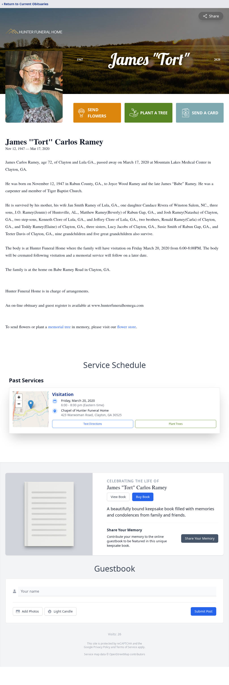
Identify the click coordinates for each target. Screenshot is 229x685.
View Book (118, 497)
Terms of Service (126, 647)
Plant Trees (176, 424)
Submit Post (203, 611)
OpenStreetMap (119, 654)
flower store (126, 326)
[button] (31, 404)
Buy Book (143, 497)
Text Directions (92, 424)
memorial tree (59, 326)
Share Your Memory (199, 538)
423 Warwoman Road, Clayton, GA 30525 (91, 415)
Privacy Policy (101, 647)
